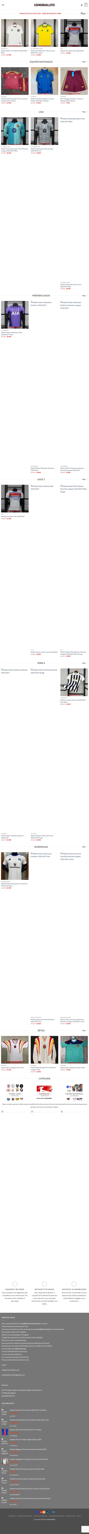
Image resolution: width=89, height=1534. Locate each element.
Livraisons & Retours (57, 1516)
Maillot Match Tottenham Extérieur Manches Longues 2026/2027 (72, 469)
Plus (83, 13)
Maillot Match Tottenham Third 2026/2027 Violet (11, 333)
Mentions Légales (40, 1516)
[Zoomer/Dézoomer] (21, 1524)
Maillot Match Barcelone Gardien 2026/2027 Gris (42, 150)
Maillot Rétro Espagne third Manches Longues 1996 (43, 1068)
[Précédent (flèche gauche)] (2, 1530)
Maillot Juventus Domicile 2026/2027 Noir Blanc (73, 701)
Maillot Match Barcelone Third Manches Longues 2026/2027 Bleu (14, 150)
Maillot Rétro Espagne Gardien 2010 (72, 1068)
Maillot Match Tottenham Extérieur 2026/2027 (42, 469)
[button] (3, 5)
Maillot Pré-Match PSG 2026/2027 (72, 51)
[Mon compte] (82, 5)
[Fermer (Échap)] (2, 1524)
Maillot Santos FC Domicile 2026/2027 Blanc (14, 52)
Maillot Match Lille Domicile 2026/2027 (44, 652)
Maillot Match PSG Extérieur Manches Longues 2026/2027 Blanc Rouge (73, 653)
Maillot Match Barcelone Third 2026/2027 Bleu (70, 285)
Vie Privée (12, 1516)
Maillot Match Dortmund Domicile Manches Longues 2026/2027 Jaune (72, 1020)
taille (78, 1516)
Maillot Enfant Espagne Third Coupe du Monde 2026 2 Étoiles (14, 100)
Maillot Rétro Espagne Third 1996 (12, 1068)
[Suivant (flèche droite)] (8, 1530)
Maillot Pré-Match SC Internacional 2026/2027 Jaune (43, 52)
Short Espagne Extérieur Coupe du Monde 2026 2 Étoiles (71, 100)
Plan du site (70, 1516)
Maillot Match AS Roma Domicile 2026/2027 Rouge (42, 837)
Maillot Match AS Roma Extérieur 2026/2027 (12, 837)
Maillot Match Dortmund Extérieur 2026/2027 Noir (42, 1020)
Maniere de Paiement (25, 1516)
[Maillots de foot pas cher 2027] (44, 5)
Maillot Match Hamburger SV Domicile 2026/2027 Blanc (14, 885)
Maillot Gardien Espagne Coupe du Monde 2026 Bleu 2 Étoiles (42, 100)
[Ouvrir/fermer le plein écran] (14, 1524)
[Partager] (8, 1524)
